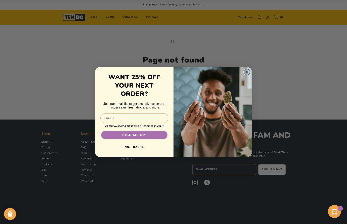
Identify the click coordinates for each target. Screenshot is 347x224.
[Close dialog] (247, 72)
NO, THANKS (134, 147)
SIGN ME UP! (134, 135)
